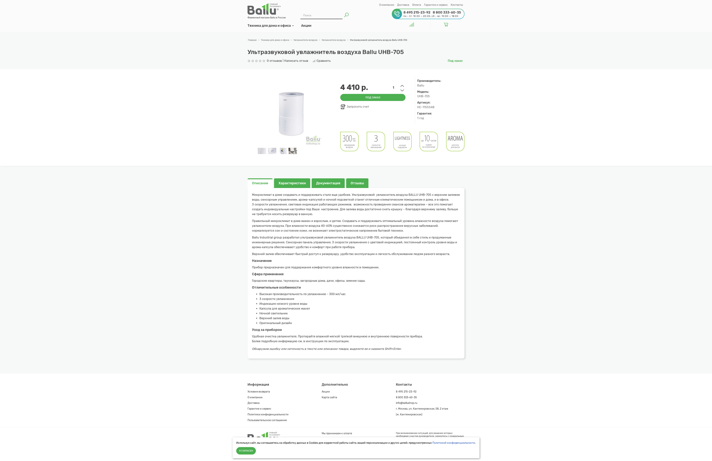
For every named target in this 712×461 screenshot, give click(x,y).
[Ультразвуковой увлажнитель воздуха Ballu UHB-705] (262, 151)
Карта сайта (329, 397)
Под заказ (372, 97)
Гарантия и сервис (436, 4)
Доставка (403, 4)
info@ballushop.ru (406, 403)
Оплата (416, 4)
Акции (326, 391)
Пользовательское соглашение (267, 420)
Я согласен (246, 450)
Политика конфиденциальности (268, 414)
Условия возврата (259, 391)
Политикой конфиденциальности (453, 442)
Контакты (457, 4)
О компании (386, 4)
